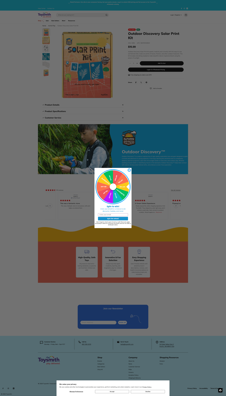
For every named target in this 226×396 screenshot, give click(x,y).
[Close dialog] (129, 170)
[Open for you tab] (220, 390)
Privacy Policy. (147, 387)
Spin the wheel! (113, 218)
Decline (147, 391)
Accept (112, 391)
